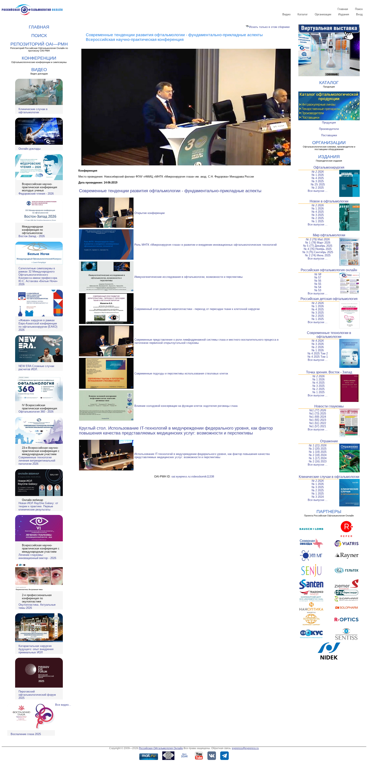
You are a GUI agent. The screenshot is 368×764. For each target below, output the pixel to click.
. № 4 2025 (318, 382)
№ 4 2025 (318, 178)
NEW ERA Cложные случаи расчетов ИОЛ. (36, 367)
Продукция (329, 122)
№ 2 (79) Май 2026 (318, 239)
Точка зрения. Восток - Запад (329, 372)
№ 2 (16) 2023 (317, 461)
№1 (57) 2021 (317, 426)
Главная (343, 9)
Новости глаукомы (329, 406)
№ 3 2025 (318, 181)
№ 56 (317, 280)
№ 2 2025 (318, 187)
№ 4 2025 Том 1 (318, 356)
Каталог (303, 14)
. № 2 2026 (318, 376)
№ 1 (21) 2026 (317, 445)
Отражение (329, 441)
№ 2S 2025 (318, 184)
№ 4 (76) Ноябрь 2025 (318, 249)
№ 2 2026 (318, 171)
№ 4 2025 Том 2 (318, 353)
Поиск (359, 9)
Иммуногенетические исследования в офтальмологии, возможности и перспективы (188, 276)
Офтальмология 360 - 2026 (36, 411)
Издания (343, 14)
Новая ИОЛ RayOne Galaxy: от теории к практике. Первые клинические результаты (38, 506)
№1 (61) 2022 (317, 423)
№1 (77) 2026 (317, 410)
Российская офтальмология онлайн (329, 270)
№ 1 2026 (318, 174)
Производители (329, 128)
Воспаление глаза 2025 (26, 734)
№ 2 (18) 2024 (317, 455)
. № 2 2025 (318, 389)
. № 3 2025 (318, 385)
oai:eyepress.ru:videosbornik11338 (192, 476)
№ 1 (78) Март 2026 (317, 242)
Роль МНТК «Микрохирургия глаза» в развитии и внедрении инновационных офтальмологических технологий (205, 244)
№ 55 (317, 283)
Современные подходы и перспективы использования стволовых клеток (181, 373)
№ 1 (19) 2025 (317, 451)
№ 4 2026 (318, 340)
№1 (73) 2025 (317, 413)
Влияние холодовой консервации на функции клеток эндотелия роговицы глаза (185, 405)
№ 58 (317, 274)
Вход (359, 14)
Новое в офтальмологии (329, 201)
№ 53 (317, 290)
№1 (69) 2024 (317, 416)
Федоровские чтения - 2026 (36, 193)
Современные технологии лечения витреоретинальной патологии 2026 (37, 460)
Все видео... (63, 704)
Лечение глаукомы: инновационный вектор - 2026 (37, 556)
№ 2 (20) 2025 (317, 448)
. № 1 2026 (318, 379)
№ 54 (317, 287)
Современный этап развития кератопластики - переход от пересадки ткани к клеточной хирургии (197, 309)
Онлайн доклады (29, 148)
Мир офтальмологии (329, 235)
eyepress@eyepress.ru (245, 748)
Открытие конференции (149, 213)
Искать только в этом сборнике (269, 27)
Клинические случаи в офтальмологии (33, 111)
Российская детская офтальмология (329, 299)
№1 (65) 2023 (317, 419)
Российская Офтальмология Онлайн (161, 748)
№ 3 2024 (318, 496)
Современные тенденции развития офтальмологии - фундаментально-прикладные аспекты (170, 190)
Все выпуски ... (318, 190)
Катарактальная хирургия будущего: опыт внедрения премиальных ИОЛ (36, 649)
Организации (323, 14)
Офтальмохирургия (328, 167)
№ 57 (317, 277)
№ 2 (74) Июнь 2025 (318, 255)
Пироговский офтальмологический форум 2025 (37, 694)
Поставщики (329, 135)
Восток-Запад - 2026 (32, 236)
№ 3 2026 (318, 343)
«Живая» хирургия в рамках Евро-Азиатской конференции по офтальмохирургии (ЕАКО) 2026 (38, 325)
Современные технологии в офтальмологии (329, 334)
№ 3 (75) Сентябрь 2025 (317, 252)
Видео (286, 14)
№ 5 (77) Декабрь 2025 (317, 245)
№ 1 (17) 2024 (317, 458)
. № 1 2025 (318, 392)
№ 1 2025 (318, 221)
